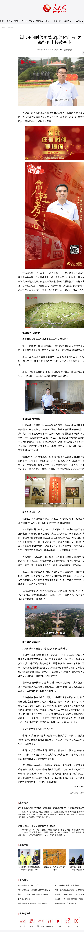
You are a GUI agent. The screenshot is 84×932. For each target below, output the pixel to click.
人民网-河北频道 (66, 50)
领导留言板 (49, 926)
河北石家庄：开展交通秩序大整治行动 (36, 826)
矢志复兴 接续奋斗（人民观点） (67, 885)
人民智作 (76, 926)
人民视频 (58, 926)
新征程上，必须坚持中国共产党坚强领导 (34, 894)
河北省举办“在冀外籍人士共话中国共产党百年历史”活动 (40, 903)
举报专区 (57, 21)
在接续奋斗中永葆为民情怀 (65, 903)
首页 (2, 21)
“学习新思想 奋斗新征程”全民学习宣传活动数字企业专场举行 (42, 890)
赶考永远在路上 (24, 899)
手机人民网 (40, 926)
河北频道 (10, 27)
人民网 (2, 27)
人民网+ (31, 926)
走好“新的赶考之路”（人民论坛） (31, 885)
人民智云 (67, 926)
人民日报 (22, 926)
